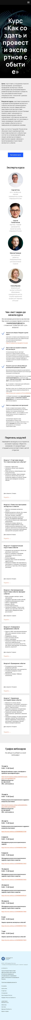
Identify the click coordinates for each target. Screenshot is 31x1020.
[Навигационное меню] (28, 2)
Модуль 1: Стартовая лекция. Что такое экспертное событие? (15, 999)
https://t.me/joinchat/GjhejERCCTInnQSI (17, 882)
